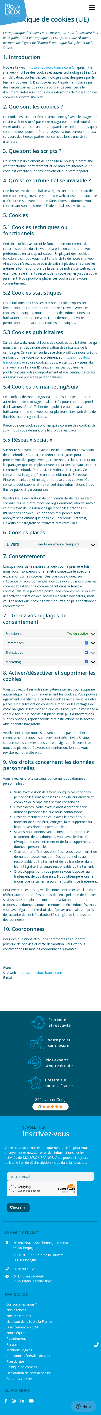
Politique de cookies (21, 1367)
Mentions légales (19, 1350)
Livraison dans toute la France (29, 1321)
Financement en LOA (22, 1327)
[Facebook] (6, 1401)
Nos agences (16, 1310)
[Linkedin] (22, 1401)
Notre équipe (16, 1333)
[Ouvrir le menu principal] (91, 7)
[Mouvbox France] (14, 13)
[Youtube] (31, 1401)
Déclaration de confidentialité (28, 1373)
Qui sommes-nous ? (21, 1304)
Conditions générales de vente (29, 1355)
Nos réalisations (18, 1316)
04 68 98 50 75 (24, 1269)
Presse (11, 1344)
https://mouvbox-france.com (49, 67)
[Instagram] (14, 1401)
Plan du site (15, 1361)
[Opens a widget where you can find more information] (83, 1407)
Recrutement (16, 1338)
